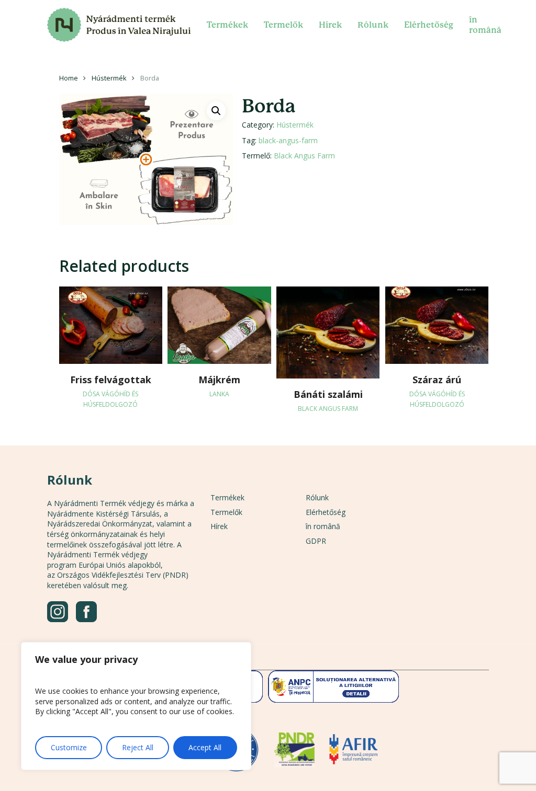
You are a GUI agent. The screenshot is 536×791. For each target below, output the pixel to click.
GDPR (316, 541)
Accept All (204, 747)
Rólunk (317, 497)
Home (68, 78)
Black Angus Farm (304, 156)
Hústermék (109, 78)
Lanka (219, 393)
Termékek (227, 497)
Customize (69, 747)
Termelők (226, 512)
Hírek (219, 526)
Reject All (137, 747)
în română (323, 526)
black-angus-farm (288, 140)
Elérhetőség (325, 512)
